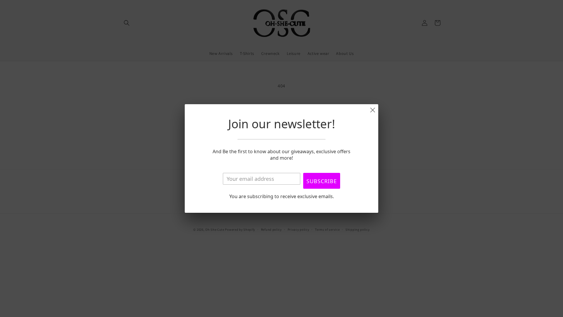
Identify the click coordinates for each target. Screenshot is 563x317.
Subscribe (321, 181)
